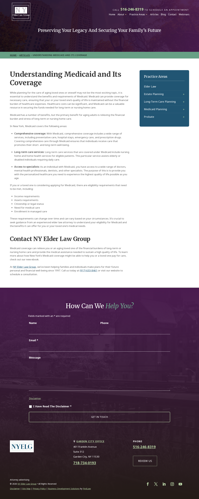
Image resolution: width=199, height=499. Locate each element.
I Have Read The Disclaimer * (52, 406)
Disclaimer (35, 398)
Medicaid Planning (155, 109)
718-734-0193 (84, 462)
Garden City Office (90, 441)
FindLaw (87, 488)
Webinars (184, 14)
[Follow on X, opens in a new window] (155, 484)
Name (33, 323)
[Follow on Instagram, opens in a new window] (172, 484)
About (121, 14)
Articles (154, 14)
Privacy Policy (39, 488)
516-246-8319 (131, 9)
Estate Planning (154, 94)
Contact (172, 14)
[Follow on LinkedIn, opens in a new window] (164, 484)
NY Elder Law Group (24, 266)
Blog (163, 14)
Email (33, 340)
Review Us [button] (145, 461)
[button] (194, 476)
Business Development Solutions (64, 488)
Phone (104, 323)
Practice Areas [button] (137, 14)
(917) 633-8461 (88, 270)
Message (35, 357)
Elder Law (150, 86)
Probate (149, 116)
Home (112, 14)
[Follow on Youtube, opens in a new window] (180, 484)
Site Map (26, 488)
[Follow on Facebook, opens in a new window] (147, 484)
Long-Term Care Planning (160, 101)
